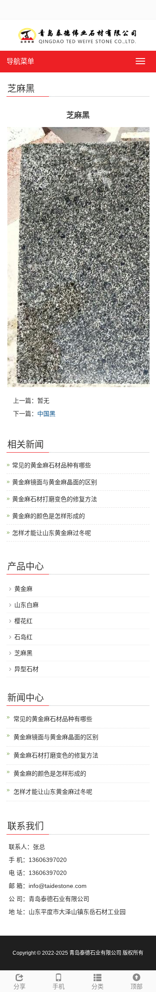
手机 (58, 986)
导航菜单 (20, 61)
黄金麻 (23, 588)
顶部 (136, 986)
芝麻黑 (23, 652)
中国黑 (46, 413)
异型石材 (26, 669)
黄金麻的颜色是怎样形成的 (48, 515)
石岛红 (23, 636)
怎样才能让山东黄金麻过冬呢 (51, 532)
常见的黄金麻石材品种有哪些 (51, 465)
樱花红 (23, 620)
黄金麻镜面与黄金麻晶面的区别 (54, 482)
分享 (19, 986)
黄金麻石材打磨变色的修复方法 (54, 499)
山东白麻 (26, 604)
